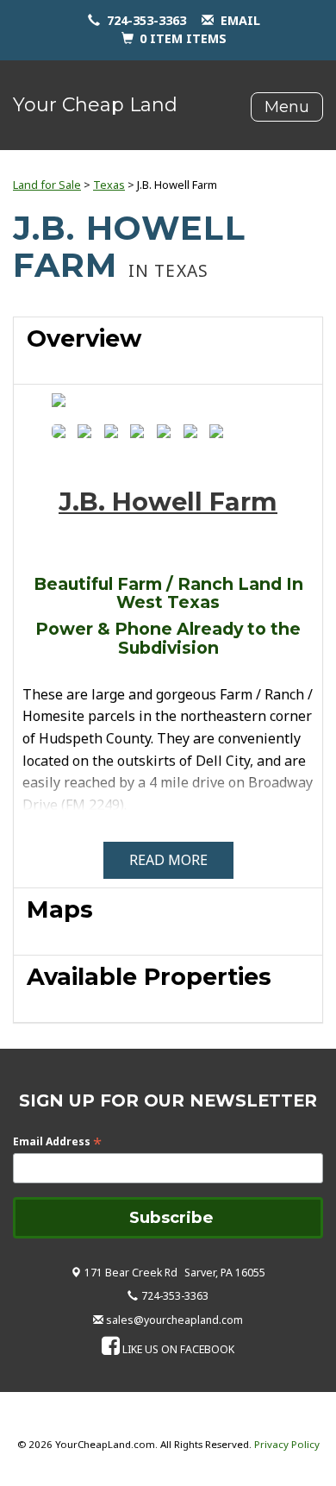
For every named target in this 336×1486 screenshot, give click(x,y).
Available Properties (149, 976)
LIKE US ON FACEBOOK (178, 1349)
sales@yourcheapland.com (174, 1320)
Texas (109, 184)
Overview (84, 338)
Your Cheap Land (95, 104)
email (240, 20)
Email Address (57, 1141)
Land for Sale (47, 184)
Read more (168, 859)
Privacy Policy (287, 1444)
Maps (60, 909)
